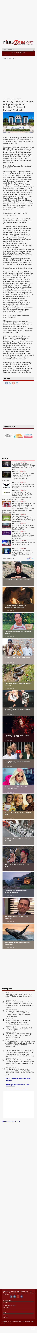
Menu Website (8, 49)
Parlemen (5, 1293)
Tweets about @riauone (11, 1121)
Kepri (10, 1293)
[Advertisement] (18, 18)
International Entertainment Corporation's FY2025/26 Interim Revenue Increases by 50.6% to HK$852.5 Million (23, 536)
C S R (17, 54)
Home (4, 58)
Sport (19, 1293)
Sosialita (14, 1293)
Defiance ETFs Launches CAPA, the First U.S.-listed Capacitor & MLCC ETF (18, 1029)
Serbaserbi (6, 1294)
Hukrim (23, 1291)
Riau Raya (13, 1291)
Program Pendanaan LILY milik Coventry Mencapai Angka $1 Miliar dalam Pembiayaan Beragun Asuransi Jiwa (23, 518)
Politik (18, 1291)
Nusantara (32, 1293)
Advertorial (6, 54)
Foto (14, 54)
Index (20, 54)
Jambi (22, 1293)
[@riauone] (14, 1296)
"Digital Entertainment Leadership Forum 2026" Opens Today (23, 543)
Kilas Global (11, 58)
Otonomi (27, 1293)
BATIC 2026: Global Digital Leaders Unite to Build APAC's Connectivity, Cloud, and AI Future (23, 527)
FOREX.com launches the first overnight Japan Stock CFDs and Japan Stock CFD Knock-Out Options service (18, 1035)
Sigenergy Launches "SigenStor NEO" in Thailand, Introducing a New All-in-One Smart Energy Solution (22, 553)
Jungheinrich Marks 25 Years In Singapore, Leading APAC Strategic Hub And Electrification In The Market (23, 466)
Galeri (11, 54)
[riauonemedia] (11, 1296)
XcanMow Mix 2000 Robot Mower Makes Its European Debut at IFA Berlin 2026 (23, 486)
